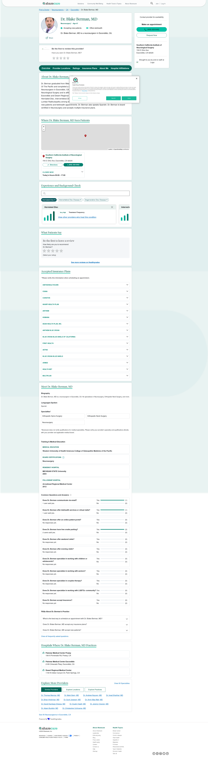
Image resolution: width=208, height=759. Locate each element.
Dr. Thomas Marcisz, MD (50, 695)
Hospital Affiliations (120, 68)
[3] (61, 57)
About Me (104, 68)
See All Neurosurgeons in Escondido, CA (55, 714)
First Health (48, 343)
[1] (53, 57)
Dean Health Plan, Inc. (52, 324)
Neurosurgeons (58, 9)
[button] (70, 495)
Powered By (43, 719)
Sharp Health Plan (51, 304)
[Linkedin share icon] (160, 754)
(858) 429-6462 (74, 165)
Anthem (46, 311)
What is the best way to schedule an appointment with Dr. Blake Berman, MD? (72, 618)
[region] (104, 89)
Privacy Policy (84, 90)
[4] (64, 57)
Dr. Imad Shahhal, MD (114, 695)
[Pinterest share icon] (167, 754)
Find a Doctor (44, 9)
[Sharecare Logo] (51, 3)
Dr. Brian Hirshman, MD (50, 699)
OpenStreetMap (118, 149)
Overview (46, 68)
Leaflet (110, 149)
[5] (68, 57)
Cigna (45, 291)
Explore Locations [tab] (73, 689)
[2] (57, 57)
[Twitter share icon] (164, 754)
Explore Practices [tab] (95, 689)
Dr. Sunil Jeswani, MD (72, 699)
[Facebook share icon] (154, 754)
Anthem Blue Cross (51, 330)
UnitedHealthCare (50, 285)
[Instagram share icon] (157, 754)
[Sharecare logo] (63, 728)
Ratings (76, 68)
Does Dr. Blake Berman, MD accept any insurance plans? (65, 624)
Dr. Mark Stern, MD (71, 695)
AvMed (45, 363)
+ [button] (43, 126)
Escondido (75, 9)
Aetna (45, 350)
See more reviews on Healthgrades (85, 262)
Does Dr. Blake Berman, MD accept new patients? (62, 630)
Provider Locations (61, 68)
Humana (46, 317)
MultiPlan (47, 376)
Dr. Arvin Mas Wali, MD (94, 699)
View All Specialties (122, 683)
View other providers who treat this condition (77, 217)
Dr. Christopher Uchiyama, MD (74, 708)
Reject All (113, 98)
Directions (54, 165)
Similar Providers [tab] (51, 689)
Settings (79, 98)
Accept (129, 98)
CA (67, 9)
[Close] (136, 78)
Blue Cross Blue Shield (53, 356)
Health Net (47, 369)
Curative (46, 298)
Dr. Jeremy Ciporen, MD (99, 704)
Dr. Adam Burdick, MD (49, 708)
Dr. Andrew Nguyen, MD (92, 695)
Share (51, 38)
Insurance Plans (89, 68)
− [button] (43, 129)
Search (152, 3)
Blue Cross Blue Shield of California (59, 337)
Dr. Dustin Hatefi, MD (78, 704)
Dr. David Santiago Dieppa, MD (53, 704)
